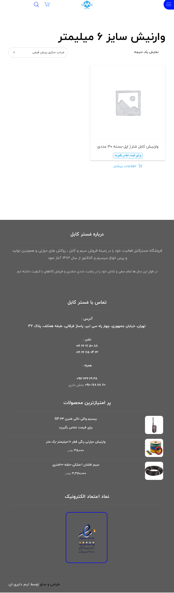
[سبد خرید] (50, 4)
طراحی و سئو (50, 584)
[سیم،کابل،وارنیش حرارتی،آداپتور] (87, 5)
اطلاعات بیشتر (124, 166)
